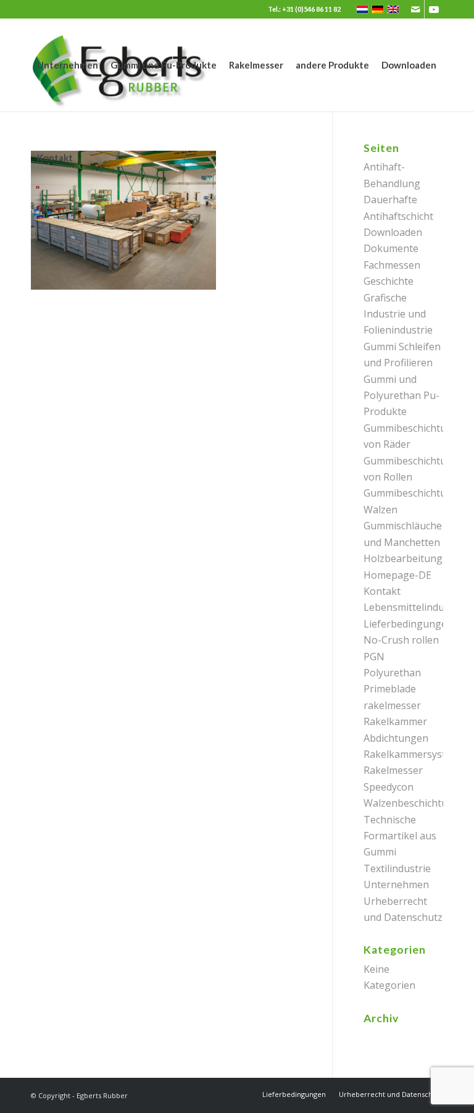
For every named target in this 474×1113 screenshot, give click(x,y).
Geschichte (389, 281)
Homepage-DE (397, 575)
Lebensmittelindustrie (414, 607)
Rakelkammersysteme (414, 754)
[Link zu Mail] (415, 9)
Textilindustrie (397, 868)
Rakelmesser (393, 770)
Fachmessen (392, 265)
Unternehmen (396, 884)
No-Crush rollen (401, 640)
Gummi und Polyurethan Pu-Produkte (401, 395)
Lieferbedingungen (408, 624)
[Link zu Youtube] (434, 9)
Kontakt (382, 591)
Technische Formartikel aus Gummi (400, 836)
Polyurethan (392, 672)
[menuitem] (67, 65)
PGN (374, 656)
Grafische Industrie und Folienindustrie (398, 314)
